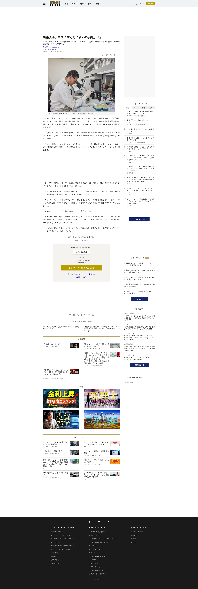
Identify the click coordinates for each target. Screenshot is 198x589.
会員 (151, 108)
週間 (143, 108)
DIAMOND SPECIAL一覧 (133, 377)
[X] (90, 522)
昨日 (135, 108)
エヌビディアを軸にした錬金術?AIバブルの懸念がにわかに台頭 (61, 328)
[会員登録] (150, 3)
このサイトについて (57, 532)
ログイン (141, 3)
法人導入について (56, 563)
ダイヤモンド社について (139, 528)
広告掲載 (53, 556)
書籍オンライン (94, 546)
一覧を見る (139, 299)
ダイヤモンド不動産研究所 (97, 556)
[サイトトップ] (55, 3)
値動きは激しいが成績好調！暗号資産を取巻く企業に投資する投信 (139, 278)
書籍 (97, 4)
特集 (89, 4)
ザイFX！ (92, 553)
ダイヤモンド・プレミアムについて (62, 535)
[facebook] (99, 522)
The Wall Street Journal (51, 47)
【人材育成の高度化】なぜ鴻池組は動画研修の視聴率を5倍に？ (139, 285)
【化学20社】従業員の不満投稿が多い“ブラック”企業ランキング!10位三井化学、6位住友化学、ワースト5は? (102, 329)
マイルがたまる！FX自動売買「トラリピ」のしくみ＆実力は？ (139, 292)
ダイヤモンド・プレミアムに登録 (81, 268)
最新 (127, 108)
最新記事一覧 (139, 365)
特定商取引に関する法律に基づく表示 (62, 546)
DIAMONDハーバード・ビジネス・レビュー (102, 539)
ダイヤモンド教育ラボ (96, 570)
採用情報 (134, 539)
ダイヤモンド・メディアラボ (98, 574)
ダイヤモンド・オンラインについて (62, 528)
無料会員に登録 (81, 252)
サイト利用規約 (55, 542)
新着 (66, 4)
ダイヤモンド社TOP (137, 532)
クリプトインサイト (95, 567)
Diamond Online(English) (97, 532)
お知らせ (134, 542)
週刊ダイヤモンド (94, 535)
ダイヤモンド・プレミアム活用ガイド (62, 539)
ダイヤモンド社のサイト (97, 528)
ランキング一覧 (139, 219)
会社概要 (134, 535)
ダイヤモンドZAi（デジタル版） (99, 542)
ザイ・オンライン (94, 549)
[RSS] (108, 522)
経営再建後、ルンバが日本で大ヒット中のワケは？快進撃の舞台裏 (139, 264)
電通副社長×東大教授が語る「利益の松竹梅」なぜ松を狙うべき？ (139, 271)
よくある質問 (55, 553)
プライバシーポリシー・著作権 (60, 549)
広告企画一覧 (128, 382)
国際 (44, 49)
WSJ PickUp (52, 49)
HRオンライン (93, 563)
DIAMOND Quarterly (95, 560)
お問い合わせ (55, 560)
